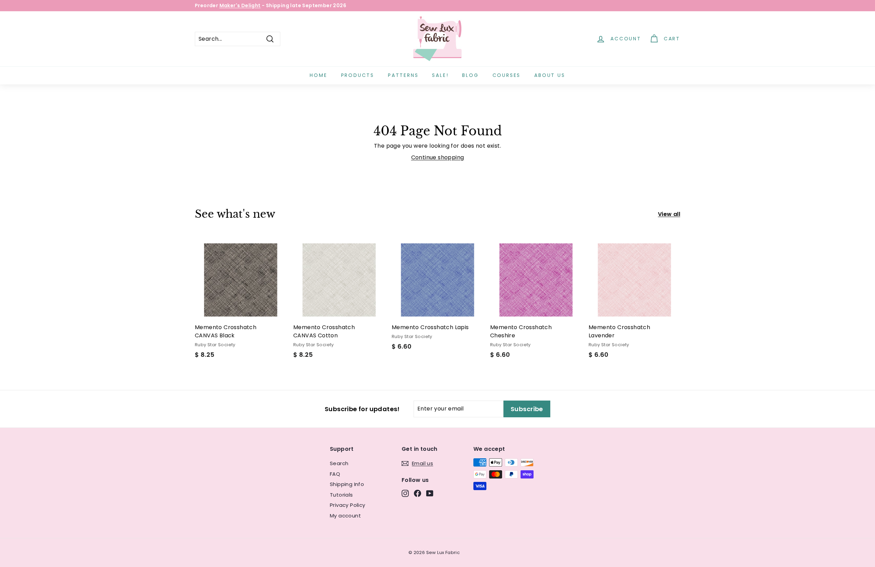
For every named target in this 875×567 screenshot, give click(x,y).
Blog (470, 75)
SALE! (440, 75)
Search (339, 463)
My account (345, 515)
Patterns (403, 75)
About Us (549, 75)
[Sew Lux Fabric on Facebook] (417, 493)
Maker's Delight (240, 5)
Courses (507, 75)
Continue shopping (437, 157)
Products (357, 75)
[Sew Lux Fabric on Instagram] (405, 493)
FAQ (335, 473)
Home (318, 75)
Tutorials (341, 494)
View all (669, 214)
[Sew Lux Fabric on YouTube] (429, 493)
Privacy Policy (347, 505)
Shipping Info (347, 484)
